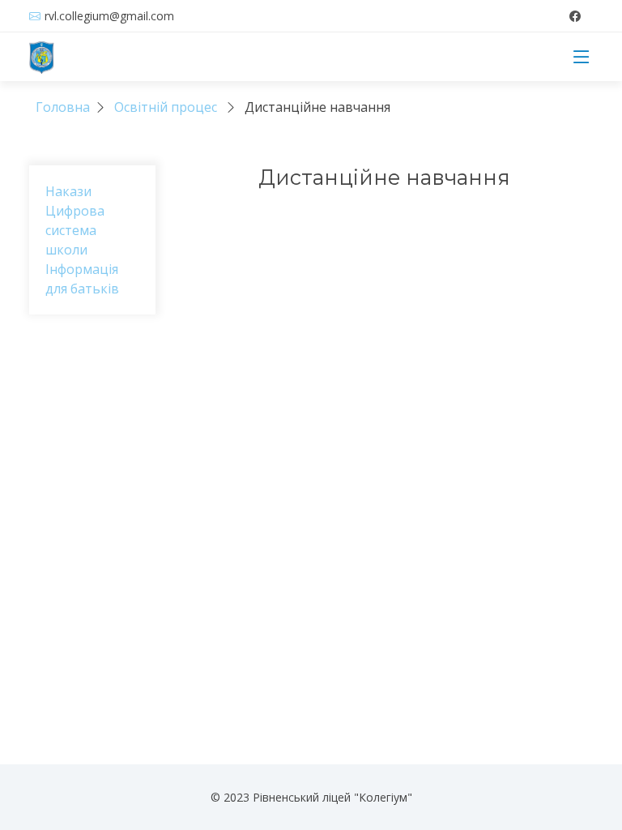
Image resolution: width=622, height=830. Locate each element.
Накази (68, 191)
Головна (63, 107)
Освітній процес (165, 107)
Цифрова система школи (74, 230)
